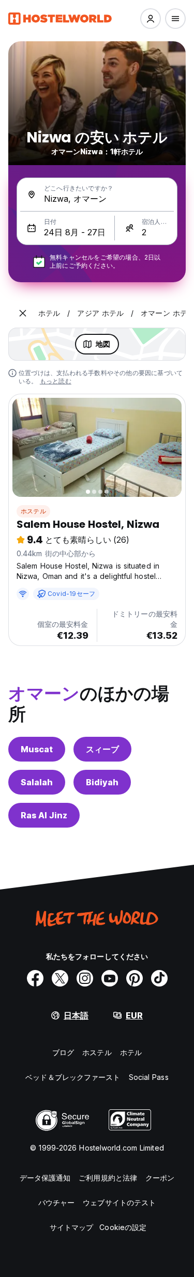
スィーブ (102, 749)
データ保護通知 (45, 1177)
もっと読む (55, 381)
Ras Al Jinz (44, 815)
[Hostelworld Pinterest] (134, 978)
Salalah (37, 782)
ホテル (131, 1052)
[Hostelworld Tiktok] (159, 978)
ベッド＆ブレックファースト (72, 1077)
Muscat (37, 749)
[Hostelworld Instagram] (85, 978)
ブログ (63, 1052)
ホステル (33, 511)
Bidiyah (102, 782)
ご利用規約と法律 (108, 1177)
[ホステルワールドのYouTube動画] (109, 978)
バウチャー (56, 1202)
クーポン (159, 1177)
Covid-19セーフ (71, 593)
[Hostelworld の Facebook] (35, 978)
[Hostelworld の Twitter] (60, 978)
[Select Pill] (150, 18)
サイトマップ (72, 1227)
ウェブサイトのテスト (119, 1202)
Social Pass (149, 1077)
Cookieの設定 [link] (122, 1227)
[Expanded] (22, 313)
